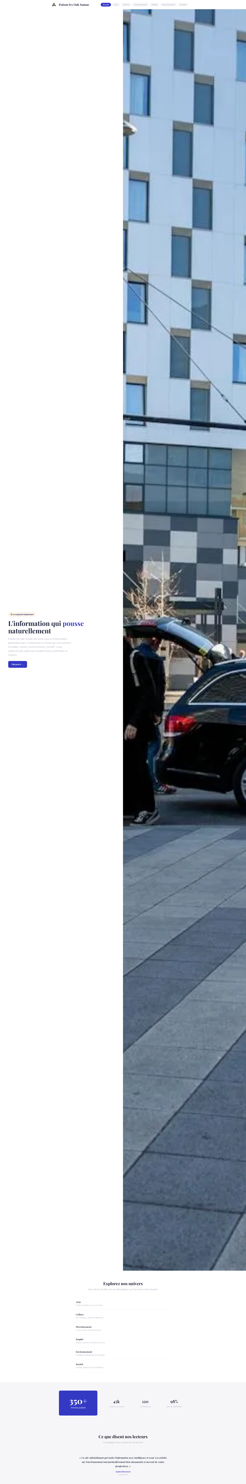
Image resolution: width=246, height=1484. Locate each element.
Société (183, 5)
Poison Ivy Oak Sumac (74, 5)
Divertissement (140, 5)
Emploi (154, 5)
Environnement (168, 5)
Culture (126, 5)
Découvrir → (17, 664)
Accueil (106, 5)
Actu (116, 5)
